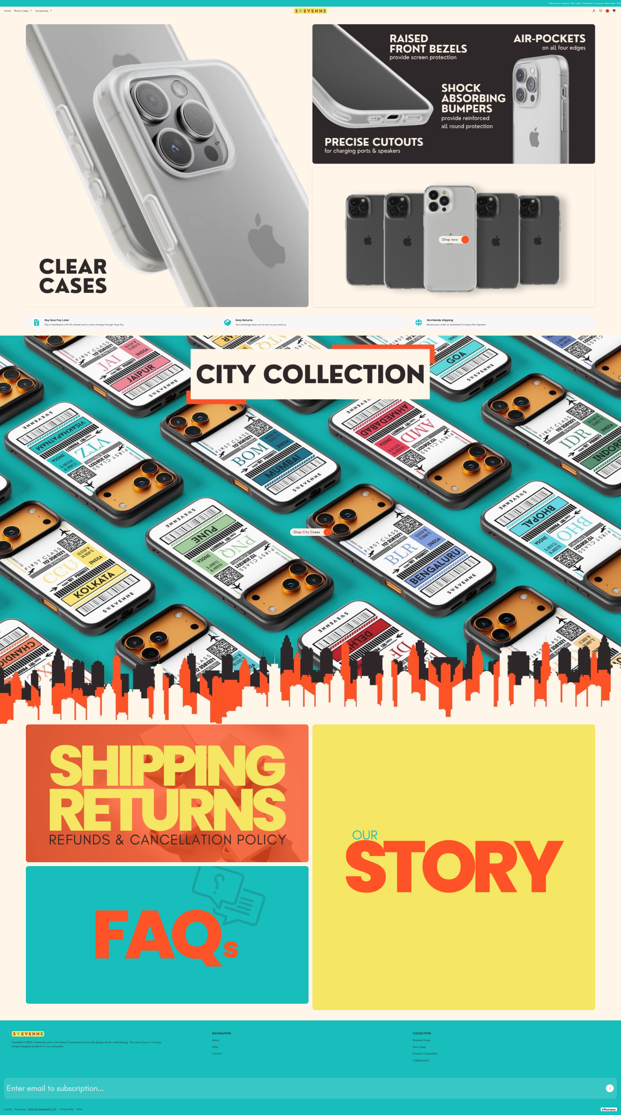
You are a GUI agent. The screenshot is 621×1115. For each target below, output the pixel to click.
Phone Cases (21, 10)
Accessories (41, 10)
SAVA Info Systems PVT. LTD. (42, 1109)
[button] (31, 11)
